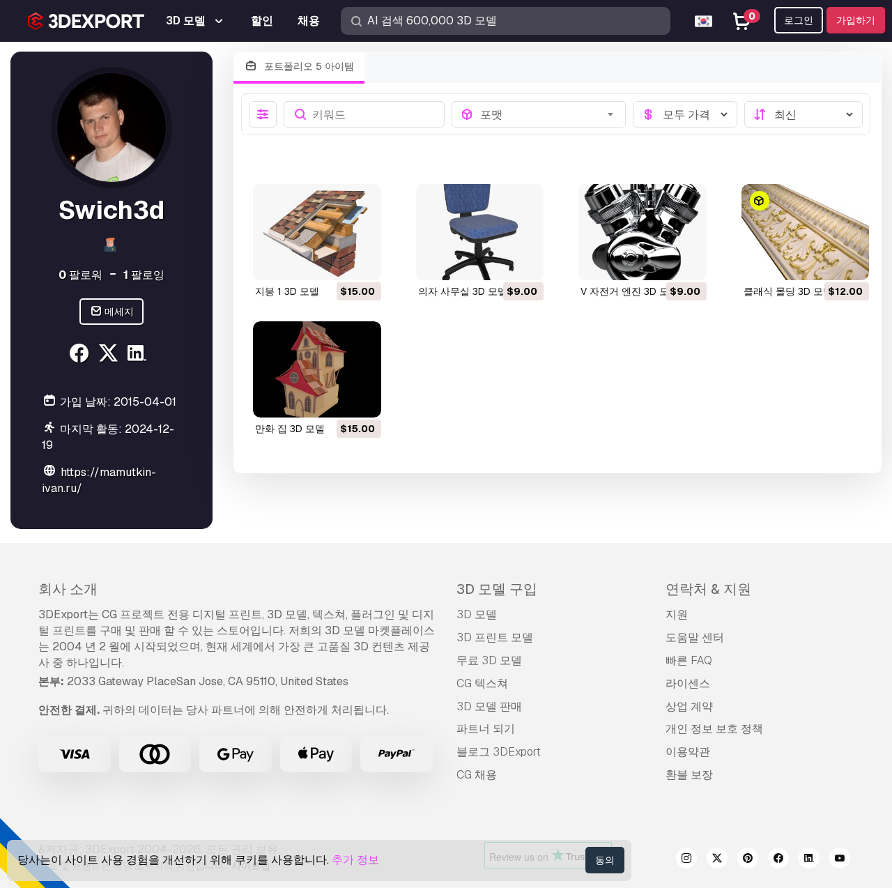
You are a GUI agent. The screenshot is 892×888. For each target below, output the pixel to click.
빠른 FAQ (689, 660)
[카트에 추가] (332, 261)
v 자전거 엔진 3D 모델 (629, 291)
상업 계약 (689, 706)
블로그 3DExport (498, 751)
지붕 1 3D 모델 (287, 291)
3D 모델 (476, 614)
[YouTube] (840, 860)
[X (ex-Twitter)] (717, 860)
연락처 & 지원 (708, 589)
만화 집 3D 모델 (290, 428)
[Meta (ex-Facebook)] (778, 860)
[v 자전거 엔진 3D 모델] (642, 232)
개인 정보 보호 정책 (714, 728)
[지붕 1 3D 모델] (317, 232)
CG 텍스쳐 (482, 683)
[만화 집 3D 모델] (317, 369)
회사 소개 (68, 589)
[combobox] (549, 114)
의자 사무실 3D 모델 (462, 291)
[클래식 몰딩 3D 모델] (805, 232)
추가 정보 (355, 859)
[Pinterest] (748, 860)
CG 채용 (476, 774)
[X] (110, 355)
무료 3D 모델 (489, 660)
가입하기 (855, 20)
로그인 (798, 20)
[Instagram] (686, 860)
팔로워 (80, 275)
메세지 (118, 311)
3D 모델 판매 (489, 706)
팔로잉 (143, 275)
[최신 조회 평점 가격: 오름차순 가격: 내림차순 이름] (803, 114)
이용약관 (688, 751)
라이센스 (688, 683)
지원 (677, 614)
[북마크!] (361, 261)
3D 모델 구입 (496, 589)
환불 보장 (689, 774)
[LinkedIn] (139, 355)
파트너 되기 (485, 728)
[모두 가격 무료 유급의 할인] (685, 114)
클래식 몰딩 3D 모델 (788, 291)
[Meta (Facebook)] (80, 355)
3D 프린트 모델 (494, 637)
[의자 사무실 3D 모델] (480, 232)
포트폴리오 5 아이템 (307, 66)
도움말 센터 (695, 637)
